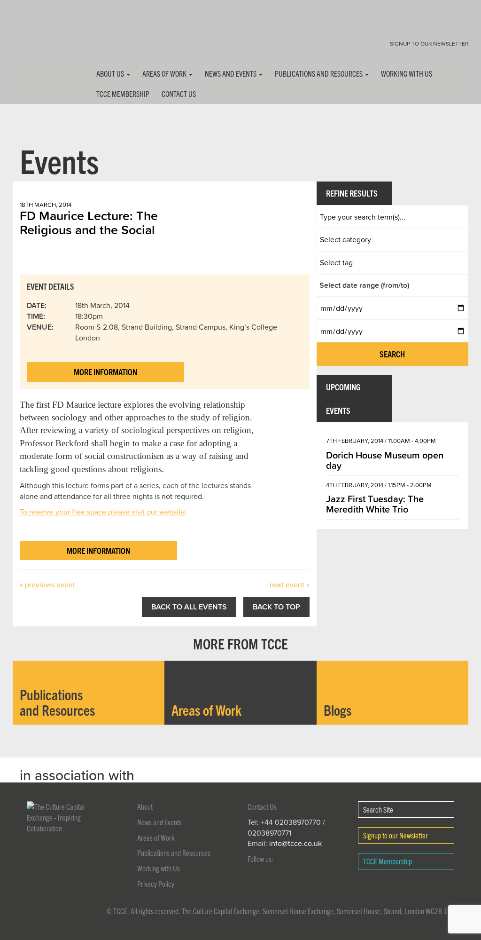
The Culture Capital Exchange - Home (42, 38)
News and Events (231, 73)
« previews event (47, 584)
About (145, 806)
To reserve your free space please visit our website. (103, 511)
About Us (110, 73)
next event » (290, 584)
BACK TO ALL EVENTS (189, 606)
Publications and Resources (319, 73)
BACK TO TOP (276, 606)
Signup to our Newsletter (429, 43)
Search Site (378, 809)
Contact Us (179, 93)
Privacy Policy (155, 883)
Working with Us (406, 73)
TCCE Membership (122, 93)
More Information (105, 371)
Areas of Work (165, 73)
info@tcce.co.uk (295, 843)
